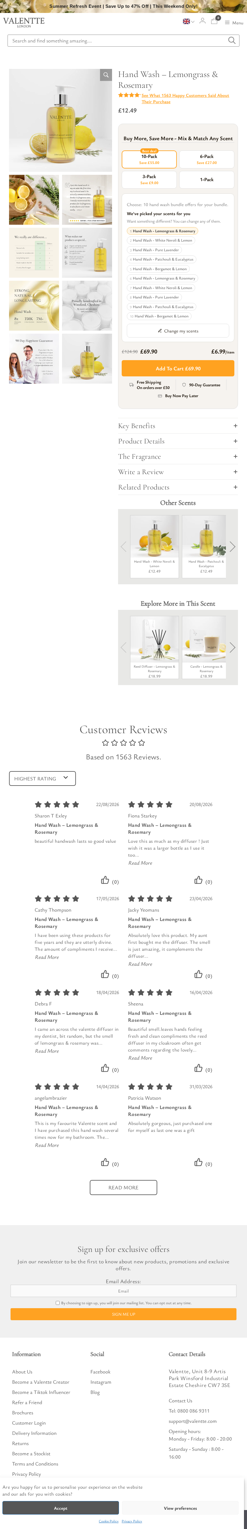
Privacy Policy (132, 1520)
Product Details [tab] (141, 441)
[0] (214, 21)
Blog (95, 1391)
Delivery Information (34, 1432)
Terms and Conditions (35, 1463)
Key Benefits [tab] (136, 425)
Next (230, 547)
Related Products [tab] (143, 487)
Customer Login (29, 1422)
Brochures (22, 1412)
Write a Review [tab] (141, 471)
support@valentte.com (193, 1420)
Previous (126, 547)
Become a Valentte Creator (40, 1381)
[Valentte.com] (24, 23)
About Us (22, 1371)
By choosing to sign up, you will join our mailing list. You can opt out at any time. (126, 1303)
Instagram (100, 1381)
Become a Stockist (31, 1453)
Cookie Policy (109, 1520)
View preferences (180, 1508)
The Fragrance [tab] (139, 456)
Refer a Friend (27, 1402)
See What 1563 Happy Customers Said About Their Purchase (185, 98)
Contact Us (180, 1400)
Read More (140, 862)
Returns (20, 1443)
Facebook (100, 1371)
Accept (60, 1508)
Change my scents (181, 331)
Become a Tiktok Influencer (41, 1391)
